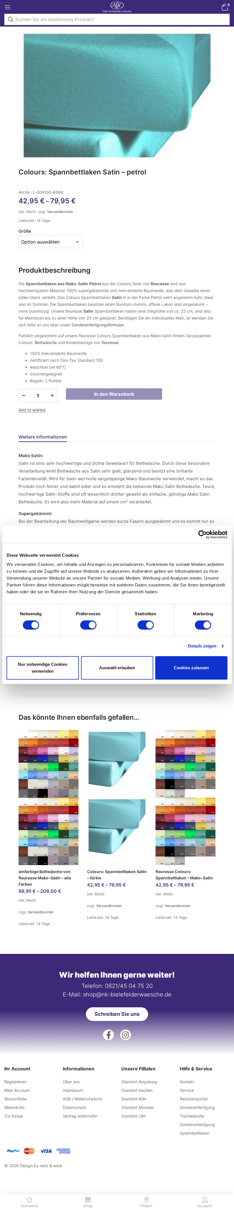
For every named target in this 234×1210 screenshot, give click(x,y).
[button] (224, 7)
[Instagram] (125, 1035)
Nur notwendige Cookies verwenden (42, 668)
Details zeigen (202, 646)
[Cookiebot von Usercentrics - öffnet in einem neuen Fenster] (202, 534)
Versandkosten (60, 212)
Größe (25, 231)
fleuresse (110, 342)
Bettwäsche (46, 342)
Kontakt (187, 1081)
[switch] (88, 625)
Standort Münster (137, 1107)
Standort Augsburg (139, 1081)
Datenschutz (74, 1107)
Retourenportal (193, 1098)
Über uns (71, 1081)
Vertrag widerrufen (80, 1115)
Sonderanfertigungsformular (97, 324)
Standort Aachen (137, 1090)
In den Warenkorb (114, 394)
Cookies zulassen (191, 667)
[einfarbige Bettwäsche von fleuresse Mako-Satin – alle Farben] (48, 797)
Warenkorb (14, 1107)
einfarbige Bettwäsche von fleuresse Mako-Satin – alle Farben (45, 878)
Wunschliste (15, 1098)
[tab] (50, 437)
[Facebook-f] (108, 1035)
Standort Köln (133, 1098)
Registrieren (15, 1081)
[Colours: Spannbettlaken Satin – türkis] (117, 797)
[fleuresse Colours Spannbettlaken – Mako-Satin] (185, 797)
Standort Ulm (133, 1115)
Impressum (73, 1090)
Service (187, 1090)
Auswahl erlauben (117, 667)
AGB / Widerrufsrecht (82, 1098)
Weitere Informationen (43, 437)
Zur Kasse (13, 1115)
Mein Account (17, 1090)
